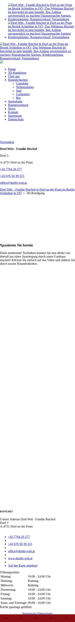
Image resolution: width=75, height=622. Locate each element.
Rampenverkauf (18, 105)
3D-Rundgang (17, 72)
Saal (18, 90)
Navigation (7, 142)
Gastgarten (23, 94)
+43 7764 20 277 (11, 169)
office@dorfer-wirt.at (13, 182)
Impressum (15, 115)
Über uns (14, 76)
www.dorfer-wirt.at (20, 558)
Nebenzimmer (25, 87)
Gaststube (22, 83)
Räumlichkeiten (18, 80)
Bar (18, 97)
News (11, 108)
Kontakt (13, 112)
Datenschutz (16, 119)
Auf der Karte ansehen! (23, 565)
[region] (37, 217)
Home (12, 69)
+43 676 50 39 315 (12, 176)
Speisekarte (15, 101)
